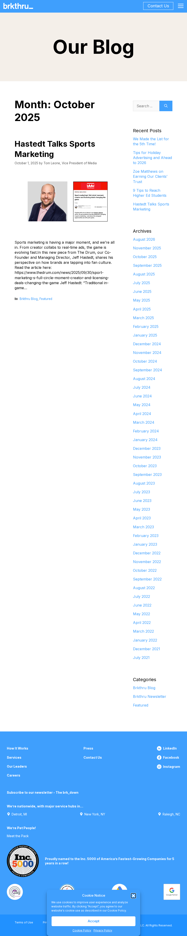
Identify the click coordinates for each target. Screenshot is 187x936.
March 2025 (143, 318)
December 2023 (147, 448)
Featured (45, 299)
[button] (133, 895)
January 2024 (145, 439)
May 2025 (141, 300)
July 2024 (142, 387)
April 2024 (142, 413)
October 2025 (145, 256)
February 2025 (145, 326)
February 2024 (146, 431)
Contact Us (158, 5)
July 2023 (141, 492)
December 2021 (146, 649)
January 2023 (145, 544)
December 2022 (147, 553)
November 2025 (147, 248)
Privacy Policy (103, 930)
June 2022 (142, 605)
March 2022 (143, 631)
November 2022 (147, 561)
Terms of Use (24, 922)
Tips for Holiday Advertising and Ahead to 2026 (152, 157)
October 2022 (145, 570)
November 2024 (147, 352)
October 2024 (145, 361)
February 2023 (145, 535)
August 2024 (144, 378)
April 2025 (142, 309)
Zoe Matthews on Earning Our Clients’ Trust (150, 176)
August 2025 (144, 274)
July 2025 (141, 283)
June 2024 (142, 396)
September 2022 (147, 579)
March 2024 (143, 422)
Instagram (171, 767)
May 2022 (141, 614)
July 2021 (141, 657)
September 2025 (147, 265)
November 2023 (147, 457)
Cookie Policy (82, 930)
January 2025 (145, 335)
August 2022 (144, 587)
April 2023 (142, 518)
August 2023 (144, 483)
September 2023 (147, 474)
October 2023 (145, 466)
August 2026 (144, 239)
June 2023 (142, 500)
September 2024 (147, 370)
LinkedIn (170, 748)
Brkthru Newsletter (149, 696)
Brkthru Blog (29, 299)
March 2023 (143, 527)
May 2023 (141, 509)
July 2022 (141, 596)
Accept (93, 921)
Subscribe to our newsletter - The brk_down (42, 792)
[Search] (165, 106)
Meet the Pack (18, 836)
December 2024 (147, 344)
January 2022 (145, 640)
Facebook (171, 757)
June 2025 (142, 291)
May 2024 (142, 404)
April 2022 (142, 622)
